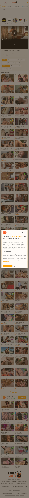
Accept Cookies (7, 266)
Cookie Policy (6, 261)
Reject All (15, 266)
